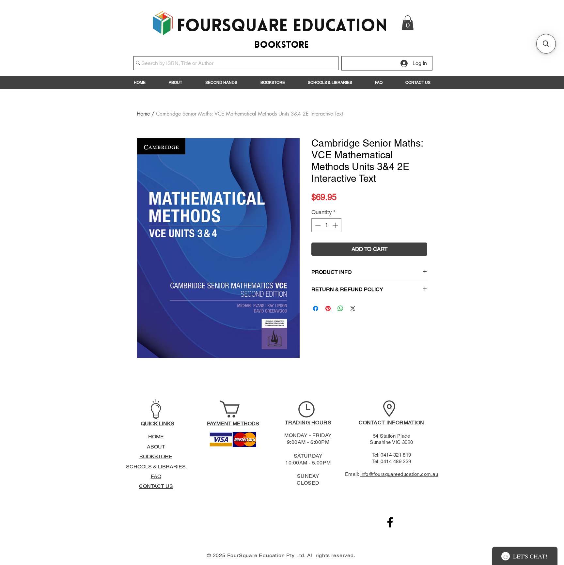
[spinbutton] (326, 225)
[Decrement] (317, 225)
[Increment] (336, 225)
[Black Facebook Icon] (390, 522)
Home (143, 113)
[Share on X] (353, 308)
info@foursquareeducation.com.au (399, 474)
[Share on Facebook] (316, 308)
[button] (407, 22)
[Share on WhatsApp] (340, 308)
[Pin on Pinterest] (328, 308)
